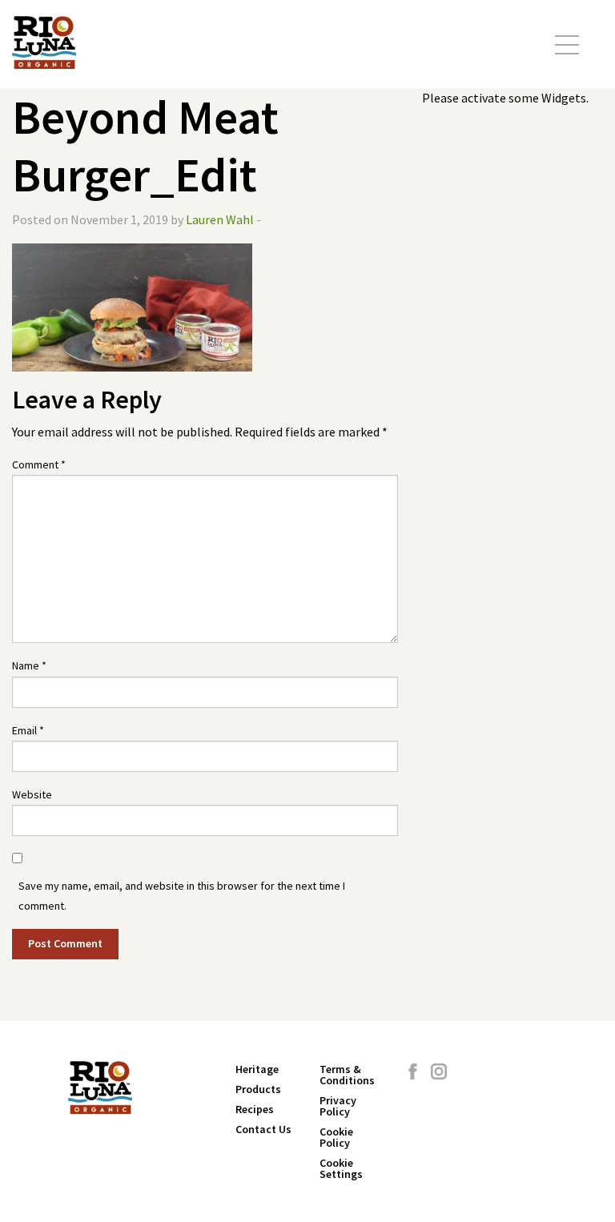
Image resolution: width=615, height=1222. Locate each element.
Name (29, 665)
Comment (39, 464)
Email (28, 730)
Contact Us (263, 1129)
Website (32, 794)
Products (258, 1089)
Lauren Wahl (220, 219)
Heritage (257, 1069)
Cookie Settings (341, 1168)
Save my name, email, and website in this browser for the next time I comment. (181, 895)
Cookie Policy (336, 1137)
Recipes (254, 1109)
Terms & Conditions (347, 1074)
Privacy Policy (338, 1106)
